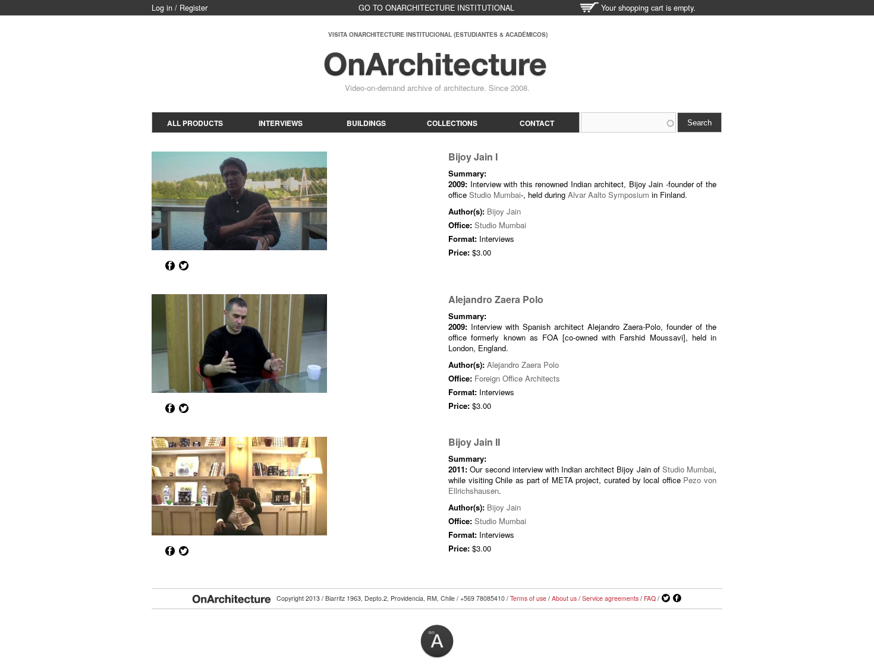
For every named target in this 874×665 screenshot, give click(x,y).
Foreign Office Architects (517, 378)
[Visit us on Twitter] (666, 598)
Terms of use (528, 598)
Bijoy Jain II (474, 442)
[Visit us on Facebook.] (677, 598)
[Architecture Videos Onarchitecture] (435, 71)
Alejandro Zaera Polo (495, 299)
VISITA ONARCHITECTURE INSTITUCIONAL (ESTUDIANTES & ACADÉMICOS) (438, 34)
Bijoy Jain (504, 211)
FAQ (650, 598)
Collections (452, 123)
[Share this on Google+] (156, 265)
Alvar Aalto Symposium (608, 194)
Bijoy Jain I (473, 156)
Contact (537, 123)
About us (564, 598)
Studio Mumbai (495, 194)
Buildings (366, 123)
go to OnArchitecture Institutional (436, 7)
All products (195, 123)
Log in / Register (180, 7)
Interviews (281, 123)
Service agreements (610, 598)
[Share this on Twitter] (183, 265)
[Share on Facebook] (170, 265)
